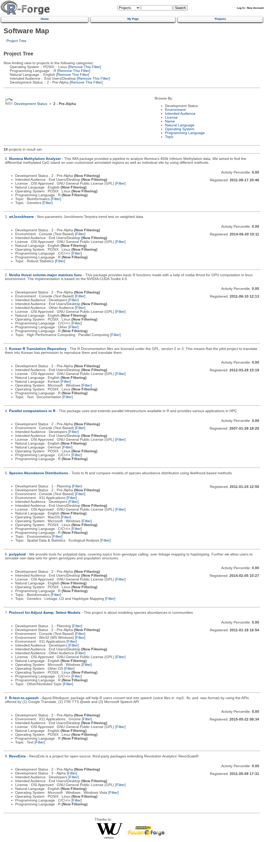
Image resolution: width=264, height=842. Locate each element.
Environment (175, 110)
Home (45, 18)
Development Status (30, 104)
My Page (133, 18)
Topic (169, 137)
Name (170, 121)
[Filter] (120, 183)
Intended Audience (180, 114)
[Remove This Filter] (84, 67)
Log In (241, 7)
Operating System (179, 129)
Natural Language (179, 125)
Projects (220, 18)
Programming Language (185, 133)
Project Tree (16, 41)
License (171, 117)
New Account (255, 7)
